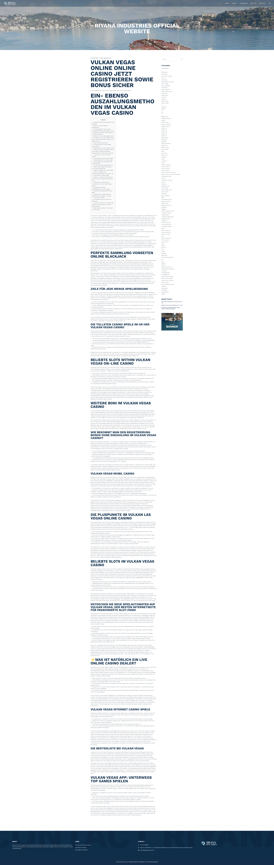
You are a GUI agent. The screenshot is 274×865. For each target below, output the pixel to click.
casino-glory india (166, 176)
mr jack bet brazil (166, 224)
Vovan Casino (165, 282)
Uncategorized (165, 274)
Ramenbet (164, 255)
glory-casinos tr (165, 195)
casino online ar (165, 168)
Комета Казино (165, 292)
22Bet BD (163, 107)
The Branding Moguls (152, 862)
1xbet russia (164, 101)
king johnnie (164, 203)
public (163, 251)
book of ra (164, 153)
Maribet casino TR (166, 205)
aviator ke (164, 130)
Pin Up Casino (165, 240)
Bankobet (164, 139)
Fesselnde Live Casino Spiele (101, 182)
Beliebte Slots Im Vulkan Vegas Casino (103, 148)
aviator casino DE (166, 124)
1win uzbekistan (165, 85)
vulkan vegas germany (105, 58)
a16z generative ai (166, 118)
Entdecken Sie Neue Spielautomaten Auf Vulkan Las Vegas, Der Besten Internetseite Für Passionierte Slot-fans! (103, 151)
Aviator (163, 120)
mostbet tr (164, 220)
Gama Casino (165, 191)
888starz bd (164, 116)
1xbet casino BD (165, 89)
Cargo (163, 159)
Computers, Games (166, 180)
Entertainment (165, 186)
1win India (164, 80)
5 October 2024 (94, 58)
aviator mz (164, 132)
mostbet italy (165, 215)
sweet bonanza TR (166, 267)
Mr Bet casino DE (166, 222)
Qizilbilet (163, 253)
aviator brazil (165, 122)
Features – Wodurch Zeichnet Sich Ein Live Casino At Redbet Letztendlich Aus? (102, 178)
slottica (163, 263)
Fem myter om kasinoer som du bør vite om (171, 302)
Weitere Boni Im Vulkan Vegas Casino (103, 136)
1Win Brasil (164, 72)
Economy (163, 184)
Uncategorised (165, 272)
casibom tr (164, 161)
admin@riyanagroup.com (147, 850)
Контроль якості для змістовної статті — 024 (171, 305)
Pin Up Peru (164, 242)
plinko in (163, 247)
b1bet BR (163, 135)
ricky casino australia (167, 257)
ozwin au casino (165, 234)
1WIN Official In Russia (167, 81)
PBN (162, 236)
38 (162, 112)
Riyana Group (124, 862)
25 (162, 110)
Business (163, 157)
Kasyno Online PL (166, 201)
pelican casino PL (166, 238)
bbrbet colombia (166, 143)
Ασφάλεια (163, 286)
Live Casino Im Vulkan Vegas (101, 175)
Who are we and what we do (83, 845)
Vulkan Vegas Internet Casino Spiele (103, 158)
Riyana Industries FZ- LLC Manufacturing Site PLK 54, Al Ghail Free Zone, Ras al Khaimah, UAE (166, 847)
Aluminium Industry (80, 847)
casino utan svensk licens (168, 172)
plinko (163, 245)
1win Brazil (164, 74)
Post (162, 249)
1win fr (163, 78)
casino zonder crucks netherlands (170, 174)
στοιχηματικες (164, 288)
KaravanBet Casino (166, 199)
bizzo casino (164, 149)
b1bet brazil (164, 137)
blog (162, 151)
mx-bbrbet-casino (166, 226)
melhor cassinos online (167, 211)
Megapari (163, 209)
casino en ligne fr (166, 164)
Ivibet (162, 197)
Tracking (163, 270)
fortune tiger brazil (166, 189)
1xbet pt (163, 99)
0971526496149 (144, 845)
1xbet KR (163, 97)
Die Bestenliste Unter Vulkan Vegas (102, 160)
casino (163, 162)
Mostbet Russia (165, 218)
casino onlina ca (165, 166)
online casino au (165, 230)
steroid (163, 265)
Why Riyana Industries (81, 850)
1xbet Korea (164, 95)
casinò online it (165, 170)
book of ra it (164, 155)
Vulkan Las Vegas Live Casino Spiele (103, 170)
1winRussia (164, 87)
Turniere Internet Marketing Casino (103, 165)
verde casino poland (166, 278)
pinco (162, 243)
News (162, 228)
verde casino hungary (167, 276)
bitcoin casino (165, 147)
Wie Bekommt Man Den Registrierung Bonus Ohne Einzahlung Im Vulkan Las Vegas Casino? (103, 139)
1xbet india (164, 93)
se (162, 259)
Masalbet (163, 207)
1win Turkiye (164, 83)
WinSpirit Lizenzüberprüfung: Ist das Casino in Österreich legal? (170, 308)
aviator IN (164, 128)
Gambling (164, 193)
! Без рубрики (164, 68)
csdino (163, 182)
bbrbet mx (164, 145)
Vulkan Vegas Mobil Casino (100, 142)
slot (162, 261)
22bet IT (163, 108)
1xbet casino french (166, 91)
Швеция (163, 294)
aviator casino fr (165, 126)
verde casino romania (167, 280)
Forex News (164, 188)
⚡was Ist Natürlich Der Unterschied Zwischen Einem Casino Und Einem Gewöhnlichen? (103, 204)
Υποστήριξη (164, 290)
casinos (163, 178)
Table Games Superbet (167, 269)
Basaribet (164, 141)
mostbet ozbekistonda (167, 216)
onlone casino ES (166, 232)
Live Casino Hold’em (99, 197)
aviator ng (164, 134)
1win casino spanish (166, 76)
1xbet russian (165, 103)
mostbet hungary (166, 213)
